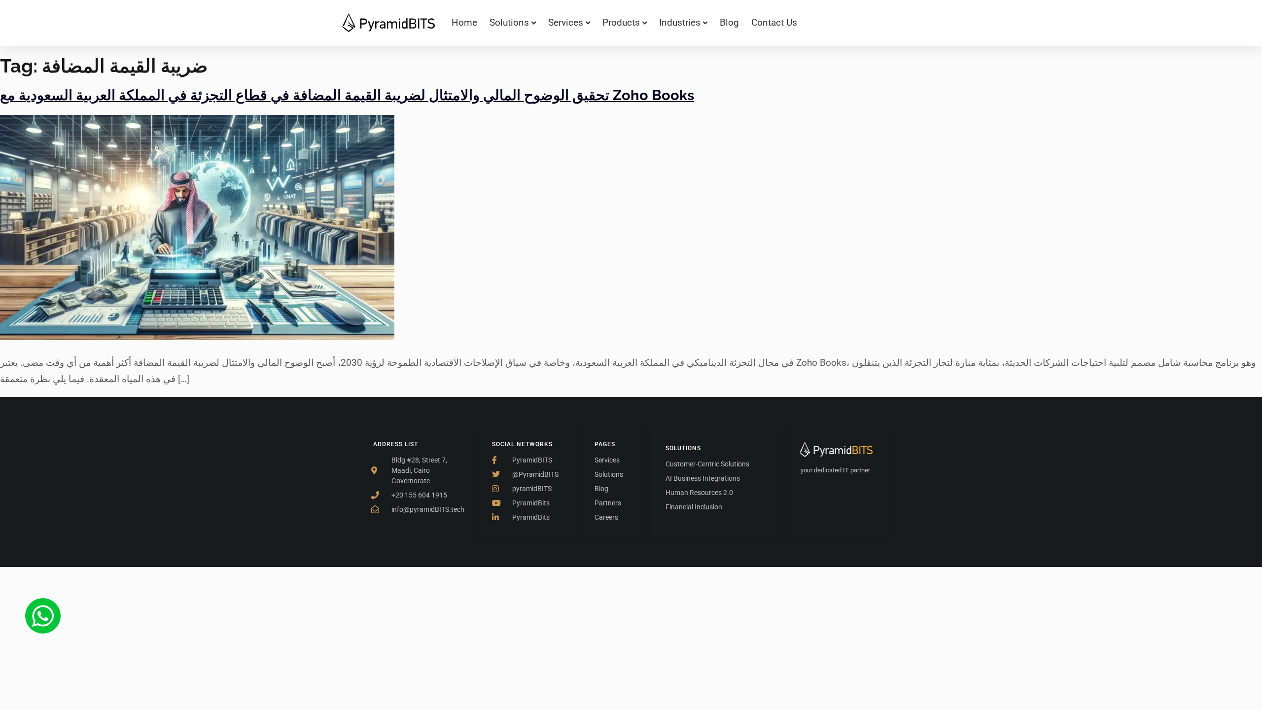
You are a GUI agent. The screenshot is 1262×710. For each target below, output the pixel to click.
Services (565, 22)
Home (464, 22)
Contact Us (774, 22)
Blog (729, 22)
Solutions (509, 22)
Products (621, 22)
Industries (680, 22)
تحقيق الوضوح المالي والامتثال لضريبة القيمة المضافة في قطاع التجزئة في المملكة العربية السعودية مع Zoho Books (347, 95)
